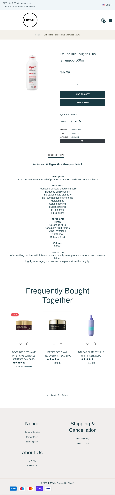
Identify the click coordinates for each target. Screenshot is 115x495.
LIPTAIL (32, 461)
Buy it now (83, 102)
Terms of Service (32, 432)
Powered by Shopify (65, 483)
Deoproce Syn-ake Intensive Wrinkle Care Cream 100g (24, 355)
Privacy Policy (32, 437)
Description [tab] (56, 155)
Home (37, 35)
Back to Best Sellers (59, 395)
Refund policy (32, 442)
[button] (19, 362)
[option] (24, 344)
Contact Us (32, 466)
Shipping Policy (82, 438)
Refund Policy (83, 443)
